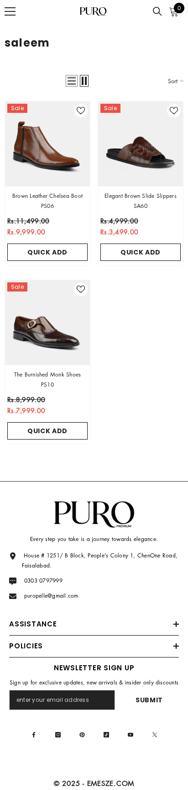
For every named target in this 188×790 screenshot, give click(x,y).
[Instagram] (58, 734)
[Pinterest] (82, 734)
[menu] (10, 11)
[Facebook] (33, 734)
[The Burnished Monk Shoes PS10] (47, 322)
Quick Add (47, 252)
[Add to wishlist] (81, 110)
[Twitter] (154, 734)
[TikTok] (106, 734)
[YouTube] (130, 734)
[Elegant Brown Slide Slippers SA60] (140, 143)
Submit (149, 700)
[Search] (157, 11)
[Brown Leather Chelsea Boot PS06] (47, 143)
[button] (72, 81)
